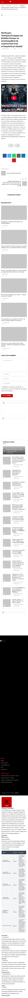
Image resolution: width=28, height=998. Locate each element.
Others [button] (3, 986)
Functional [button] (4, 935)
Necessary (5, 837)
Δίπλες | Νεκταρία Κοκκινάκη (14, 173)
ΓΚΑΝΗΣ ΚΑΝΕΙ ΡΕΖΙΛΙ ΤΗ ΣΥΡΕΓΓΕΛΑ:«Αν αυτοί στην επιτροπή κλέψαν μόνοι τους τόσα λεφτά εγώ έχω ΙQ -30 (11, 184)
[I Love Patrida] (14, 2)
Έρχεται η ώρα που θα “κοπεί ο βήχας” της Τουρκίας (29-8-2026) (18, 541)
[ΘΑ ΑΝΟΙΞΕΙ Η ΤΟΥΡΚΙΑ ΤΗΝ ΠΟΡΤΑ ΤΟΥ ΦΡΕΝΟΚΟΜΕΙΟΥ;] (14, 213)
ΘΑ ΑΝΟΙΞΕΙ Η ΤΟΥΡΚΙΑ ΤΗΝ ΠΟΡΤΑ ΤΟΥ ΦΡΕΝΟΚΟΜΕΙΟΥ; (12, 222)
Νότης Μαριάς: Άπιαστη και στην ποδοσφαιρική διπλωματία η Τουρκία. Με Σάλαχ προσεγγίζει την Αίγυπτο (18, 460)
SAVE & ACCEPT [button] (6, 995)
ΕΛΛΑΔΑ (16, 5)
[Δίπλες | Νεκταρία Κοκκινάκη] (3, 173)
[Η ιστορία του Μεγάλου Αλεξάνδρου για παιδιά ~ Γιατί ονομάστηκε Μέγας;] (7, 520)
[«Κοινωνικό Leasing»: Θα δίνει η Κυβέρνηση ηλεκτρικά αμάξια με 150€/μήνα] (7, 591)
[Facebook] (2, 786)
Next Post (24, 179)
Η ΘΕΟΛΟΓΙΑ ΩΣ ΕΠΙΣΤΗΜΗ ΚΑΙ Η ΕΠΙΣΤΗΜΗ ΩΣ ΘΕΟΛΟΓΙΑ (16, 472)
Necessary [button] (4, 835)
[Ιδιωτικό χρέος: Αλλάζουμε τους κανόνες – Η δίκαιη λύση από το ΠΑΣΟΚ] (14, 285)
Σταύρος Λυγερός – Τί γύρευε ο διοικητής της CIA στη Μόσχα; (17, 601)
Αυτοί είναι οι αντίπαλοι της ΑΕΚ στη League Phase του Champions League (18, 530)
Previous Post (5, 169)
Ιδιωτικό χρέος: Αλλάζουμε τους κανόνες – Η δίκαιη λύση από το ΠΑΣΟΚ (13, 295)
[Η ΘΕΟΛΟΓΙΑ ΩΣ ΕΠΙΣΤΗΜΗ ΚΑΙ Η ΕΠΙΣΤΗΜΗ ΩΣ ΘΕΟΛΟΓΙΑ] (7, 474)
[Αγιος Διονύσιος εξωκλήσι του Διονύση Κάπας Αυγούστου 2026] (7, 554)
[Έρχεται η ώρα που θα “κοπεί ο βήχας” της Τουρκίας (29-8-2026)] (7, 543)
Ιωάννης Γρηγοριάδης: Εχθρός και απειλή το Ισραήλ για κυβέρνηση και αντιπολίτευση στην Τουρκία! (13, 271)
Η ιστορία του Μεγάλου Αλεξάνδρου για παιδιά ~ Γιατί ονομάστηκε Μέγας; (18, 518)
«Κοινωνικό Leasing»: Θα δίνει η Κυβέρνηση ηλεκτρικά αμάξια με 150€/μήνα (18, 590)
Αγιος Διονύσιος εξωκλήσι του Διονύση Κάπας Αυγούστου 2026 (18, 551)
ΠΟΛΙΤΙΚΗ (9, 5)
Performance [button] (5, 947)
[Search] (26, 2)
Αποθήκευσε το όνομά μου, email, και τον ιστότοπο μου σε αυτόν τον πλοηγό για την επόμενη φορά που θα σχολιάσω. (14, 389)
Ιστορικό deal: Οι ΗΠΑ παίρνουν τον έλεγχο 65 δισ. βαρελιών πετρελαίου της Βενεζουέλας (18, 495)
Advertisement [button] (6, 972)
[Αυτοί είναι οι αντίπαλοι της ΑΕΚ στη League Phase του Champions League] (7, 531)
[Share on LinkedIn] (23, 156)
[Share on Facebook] (5, 156)
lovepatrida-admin (14, 195)
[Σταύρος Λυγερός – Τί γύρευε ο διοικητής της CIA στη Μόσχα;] (7, 603)
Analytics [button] (4, 958)
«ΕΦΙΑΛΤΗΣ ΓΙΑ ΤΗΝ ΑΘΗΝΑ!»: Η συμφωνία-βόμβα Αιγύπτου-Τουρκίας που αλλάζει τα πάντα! (18, 577)
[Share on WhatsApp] (14, 156)
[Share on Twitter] (9, 156)
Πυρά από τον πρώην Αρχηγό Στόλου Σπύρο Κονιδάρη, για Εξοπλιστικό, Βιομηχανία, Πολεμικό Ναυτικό (13, 344)
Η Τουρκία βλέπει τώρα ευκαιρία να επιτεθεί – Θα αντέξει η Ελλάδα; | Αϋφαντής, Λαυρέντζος (13, 319)
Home (2, 5)
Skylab (16, 793)
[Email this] (19, 156)
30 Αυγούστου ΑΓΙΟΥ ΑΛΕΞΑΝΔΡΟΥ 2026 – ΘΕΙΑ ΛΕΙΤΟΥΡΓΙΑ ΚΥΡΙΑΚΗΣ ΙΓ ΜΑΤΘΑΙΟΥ (18, 507)
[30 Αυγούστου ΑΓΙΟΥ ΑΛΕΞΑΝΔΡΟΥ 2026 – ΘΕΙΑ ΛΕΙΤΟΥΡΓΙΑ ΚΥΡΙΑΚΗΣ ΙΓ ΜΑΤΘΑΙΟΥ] (7, 508)
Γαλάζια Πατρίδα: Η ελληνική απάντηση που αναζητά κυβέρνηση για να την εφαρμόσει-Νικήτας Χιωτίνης (14, 246)
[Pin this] (14, 160)
